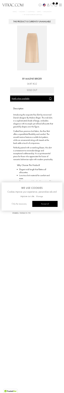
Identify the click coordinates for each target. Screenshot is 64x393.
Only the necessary (19, 204)
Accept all (45, 204)
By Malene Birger (32, 78)
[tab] (32, 108)
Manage (39, 196)
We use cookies (32, 188)
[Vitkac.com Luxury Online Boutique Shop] (13, 4)
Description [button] (18, 108)
